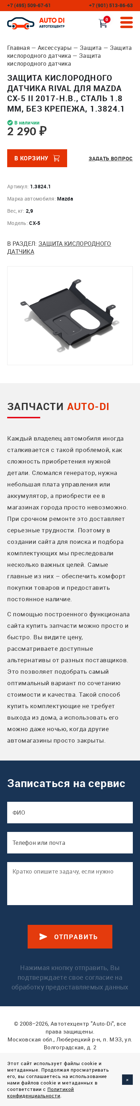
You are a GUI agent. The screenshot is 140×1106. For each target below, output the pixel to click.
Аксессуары (55, 48)
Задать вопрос (111, 158)
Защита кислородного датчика (69, 52)
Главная (18, 48)
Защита (91, 48)
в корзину (31, 158)
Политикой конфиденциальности (40, 1092)
